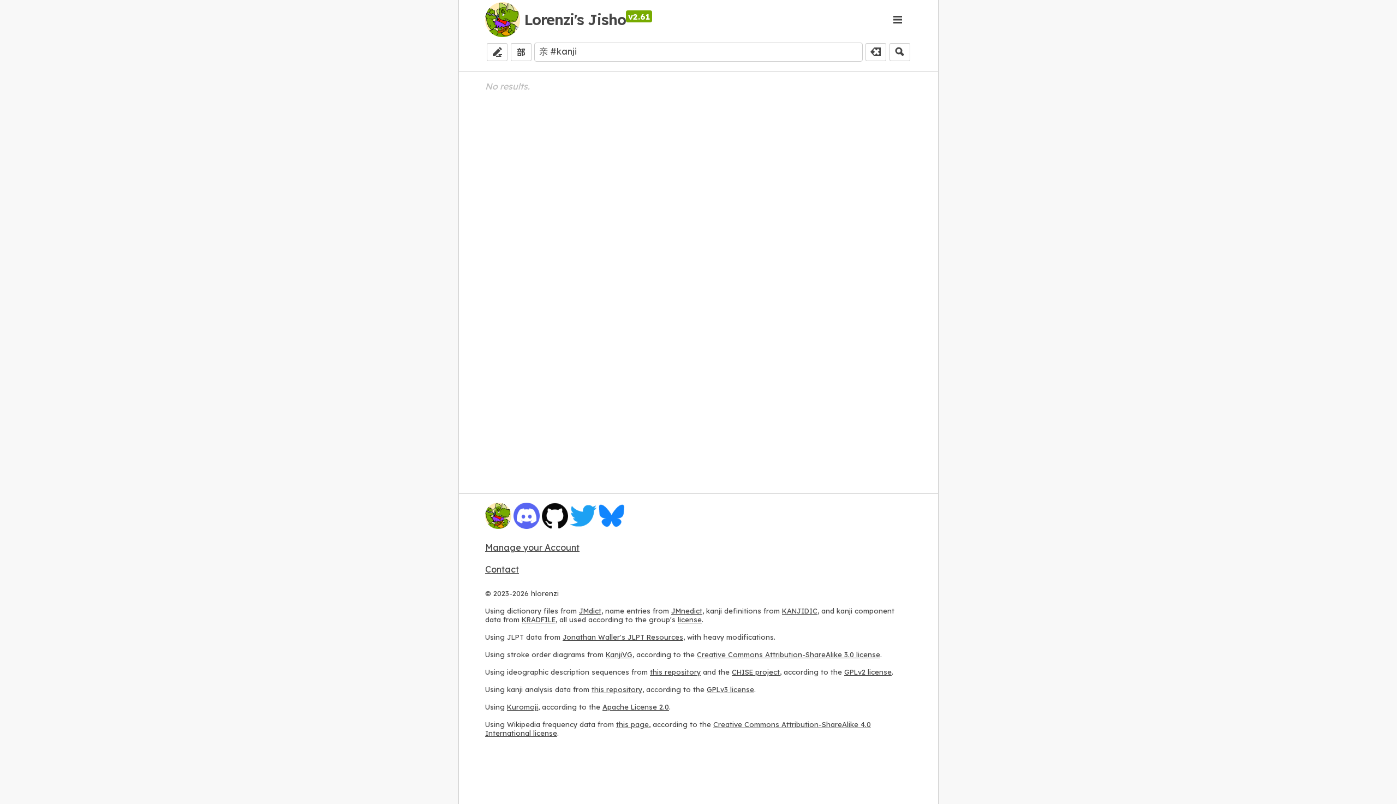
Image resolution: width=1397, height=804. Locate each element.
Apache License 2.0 (635, 706)
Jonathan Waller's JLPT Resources (623, 637)
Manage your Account (532, 547)
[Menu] (898, 20)
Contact (502, 569)
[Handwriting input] (497, 52)
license (690, 619)
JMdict (590, 610)
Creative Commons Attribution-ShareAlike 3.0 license (788, 654)
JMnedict (686, 610)
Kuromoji (522, 706)
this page (632, 724)
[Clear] (876, 52)
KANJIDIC (799, 610)
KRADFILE (539, 619)
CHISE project (756, 672)
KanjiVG (619, 654)
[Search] (900, 52)
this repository (675, 672)
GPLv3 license (730, 689)
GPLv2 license (868, 672)
